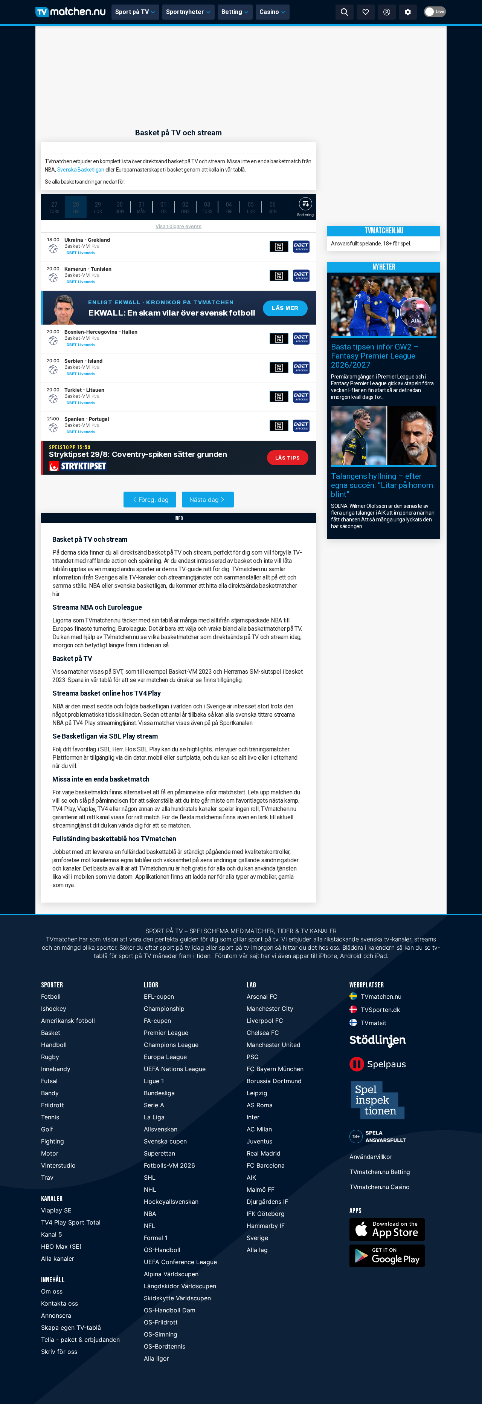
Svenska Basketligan (80, 170)
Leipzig (257, 1093)
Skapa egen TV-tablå (71, 1327)
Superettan (159, 1153)
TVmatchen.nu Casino (379, 1187)
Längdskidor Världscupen (180, 1286)
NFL (149, 1225)
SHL (150, 1177)
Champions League (171, 1044)
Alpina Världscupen (171, 1274)
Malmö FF (261, 1189)
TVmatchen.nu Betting (379, 1172)
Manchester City (270, 1008)
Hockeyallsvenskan (171, 1201)
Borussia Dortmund (274, 1081)
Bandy (50, 1093)
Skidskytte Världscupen (177, 1298)
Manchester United (273, 1044)
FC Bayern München (275, 1069)
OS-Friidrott (161, 1322)
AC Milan (259, 1129)
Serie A (154, 1105)
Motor (49, 1153)
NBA (150, 1213)
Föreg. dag (154, 499)
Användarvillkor (370, 1156)
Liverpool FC (265, 1020)
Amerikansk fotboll (68, 1020)
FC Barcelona (266, 1165)
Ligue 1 (154, 1081)
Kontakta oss (59, 1303)
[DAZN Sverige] (279, 247)
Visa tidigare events (178, 226)
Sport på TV (132, 11)
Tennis (50, 1117)
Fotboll (51, 996)
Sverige (257, 1238)
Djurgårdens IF (267, 1201)
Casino (269, 11)
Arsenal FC (262, 996)
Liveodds (86, 252)
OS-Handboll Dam (169, 1310)
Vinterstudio (58, 1165)
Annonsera (56, 1315)
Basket (50, 1032)
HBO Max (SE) (61, 1246)
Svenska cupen (165, 1141)
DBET (72, 252)
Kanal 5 (51, 1234)
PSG (253, 1057)
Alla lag (257, 1250)
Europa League (165, 1057)
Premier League (166, 1032)
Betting (231, 11)
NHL (150, 1189)
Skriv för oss (59, 1351)
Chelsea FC (263, 1032)
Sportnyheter (185, 11)
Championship (164, 1008)
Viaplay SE (56, 1210)
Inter (253, 1117)
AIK (251, 1177)
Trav (47, 1177)
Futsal (49, 1081)
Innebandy (55, 1069)
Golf (47, 1129)
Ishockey (53, 1008)
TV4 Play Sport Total (71, 1222)
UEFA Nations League (175, 1069)
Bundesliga (159, 1093)
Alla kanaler (57, 1258)
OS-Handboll (162, 1250)
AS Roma (260, 1105)
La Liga (154, 1117)
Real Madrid (264, 1153)
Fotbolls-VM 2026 (169, 1165)
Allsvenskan (160, 1129)
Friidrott (52, 1105)
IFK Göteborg (266, 1213)
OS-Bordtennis (164, 1346)
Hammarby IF (266, 1225)
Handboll (54, 1044)
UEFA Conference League (180, 1262)
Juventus (259, 1141)
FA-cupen (157, 1020)
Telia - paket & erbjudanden (80, 1339)
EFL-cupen (159, 996)
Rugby (50, 1057)
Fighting (52, 1141)
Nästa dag (204, 499)
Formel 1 (156, 1238)
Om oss (52, 1291)
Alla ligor (156, 1358)
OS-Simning (160, 1334)
